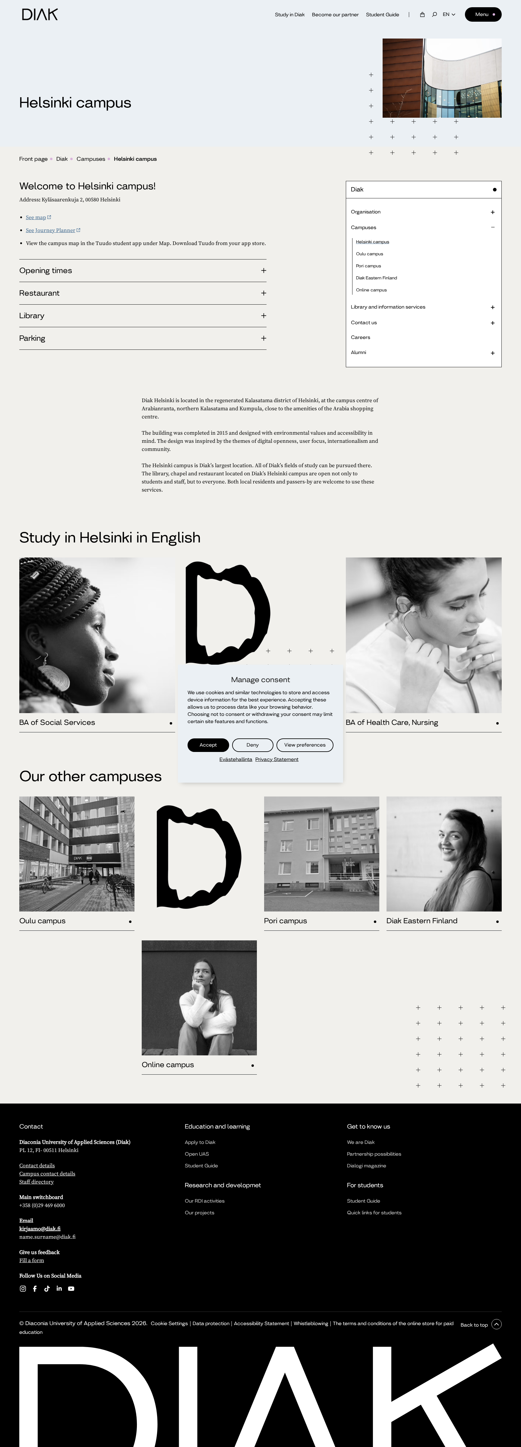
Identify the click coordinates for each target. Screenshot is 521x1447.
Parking (32, 338)
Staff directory (36, 1181)
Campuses (91, 159)
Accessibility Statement (261, 1323)
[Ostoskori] (422, 14)
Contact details (37, 1165)
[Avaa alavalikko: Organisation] (493, 211)
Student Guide (382, 14)
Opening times (45, 270)
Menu (481, 14)
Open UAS (197, 1154)
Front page (33, 159)
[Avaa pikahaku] (434, 14)
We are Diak (361, 1142)
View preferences (305, 745)
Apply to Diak (200, 1142)
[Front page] (40, 14)
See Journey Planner (50, 230)
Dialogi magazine (366, 1166)
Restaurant (39, 293)
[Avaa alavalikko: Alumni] (493, 352)
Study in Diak (290, 14)
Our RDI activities (205, 1201)
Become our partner (335, 14)
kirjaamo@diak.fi (40, 1228)
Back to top (475, 1325)
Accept (208, 745)
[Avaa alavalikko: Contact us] (493, 322)
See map (36, 217)
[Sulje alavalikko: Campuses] (493, 227)
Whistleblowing (311, 1323)
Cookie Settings (169, 1323)
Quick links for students (374, 1213)
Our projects (199, 1213)
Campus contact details (47, 1173)
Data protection (211, 1323)
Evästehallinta (235, 759)
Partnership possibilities (374, 1154)
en (446, 14)
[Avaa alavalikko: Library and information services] (493, 306)
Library (31, 315)
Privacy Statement (276, 759)
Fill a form (31, 1260)
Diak (62, 159)
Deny (253, 745)
